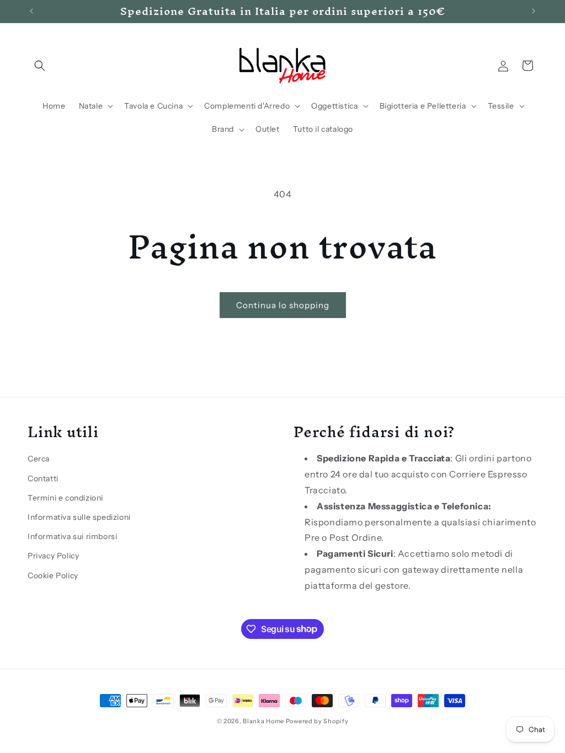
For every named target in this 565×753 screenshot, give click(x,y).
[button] (40, 65)
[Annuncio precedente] (31, 11)
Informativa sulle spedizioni (79, 517)
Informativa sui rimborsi (72, 536)
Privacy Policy (53, 556)
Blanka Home (263, 721)
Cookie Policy (53, 575)
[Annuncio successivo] (533, 11)
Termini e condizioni (65, 498)
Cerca (39, 459)
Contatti (43, 478)
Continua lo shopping (282, 305)
